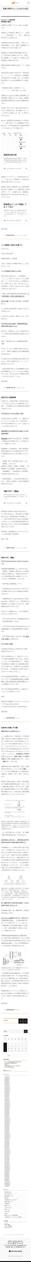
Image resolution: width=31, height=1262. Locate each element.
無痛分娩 (6, 1197)
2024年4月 (7, 1113)
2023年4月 (7, 1129)
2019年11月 (7, 1183)
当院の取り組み (8, 1192)
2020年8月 (7, 1171)
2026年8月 (7, 1076)
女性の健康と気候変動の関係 (11, 1063)
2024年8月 (7, 1108)
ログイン (6, 1223)
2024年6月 (7, 1111)
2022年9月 (7, 1138)
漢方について (7, 1209)
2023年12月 (7, 1118)
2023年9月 (7, 1122)
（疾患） (7, 639)
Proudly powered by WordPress (18, 1234)
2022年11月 (7, 1136)
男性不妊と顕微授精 (8, 397)
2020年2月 (7, 1179)
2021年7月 (7, 1157)
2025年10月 (7, 1090)
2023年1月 (7, 1133)
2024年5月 (7, 1112)
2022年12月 (7, 1134)
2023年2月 (7, 1132)
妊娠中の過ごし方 (8, 1201)
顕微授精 (4, 438)
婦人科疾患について (9, 1195)
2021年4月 (7, 1161)
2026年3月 (7, 1083)
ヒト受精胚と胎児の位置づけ (11, 245)
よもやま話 (22, 387)
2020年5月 (7, 1175)
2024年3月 (7, 1115)
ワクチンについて (8, 1207)
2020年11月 (7, 1167)
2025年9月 (7, 1091)
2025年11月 (7, 1088)
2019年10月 (7, 1184)
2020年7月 (7, 1172)
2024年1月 (7, 1117)
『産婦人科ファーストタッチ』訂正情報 (13, 1217)
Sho (4, 235)
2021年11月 (7, 1151)
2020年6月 (7, 1174)
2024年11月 (7, 1104)
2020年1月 (7, 1180)
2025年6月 (7, 1095)
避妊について (7, 1205)
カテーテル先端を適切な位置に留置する (13, 1061)
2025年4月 (7, 1097)
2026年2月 (7, 1084)
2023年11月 (7, 1120)
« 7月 (8, 1055)
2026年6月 (7, 1079)
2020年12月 (7, 1166)
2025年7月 (7, 1093)
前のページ (20, 1023)
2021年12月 (7, 1150)
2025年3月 (7, 1099)
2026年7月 (7, 1078)
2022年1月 (7, 1149)
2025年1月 (7, 1101)
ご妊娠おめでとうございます (11, 1199)
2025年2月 (7, 1100)
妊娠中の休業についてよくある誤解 (12, 1065)
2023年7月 (7, 1125)
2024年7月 (7, 1109)
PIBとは (6, 1064)
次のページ (25, 1023)
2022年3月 (7, 1146)
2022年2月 (7, 1147)
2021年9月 (7, 1154)
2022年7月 (7, 1141)
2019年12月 (7, 1182)
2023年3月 (7, 1130)
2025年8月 (7, 1092)
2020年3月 (7, 1178)
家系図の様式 (6, 21)
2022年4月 (7, 1145)
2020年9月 (7, 1170)
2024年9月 (7, 1107)
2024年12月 (7, 1103)
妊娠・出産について (18, 235)
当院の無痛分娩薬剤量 (9, 1067)
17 (5, 1048)
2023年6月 (7, 1126)
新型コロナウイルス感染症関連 (11, 1215)
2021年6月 (7, 1158)
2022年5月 (7, 1143)
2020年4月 (7, 1176)
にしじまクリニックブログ (7, 1234)
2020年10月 (7, 1168)
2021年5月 (7, 1159)
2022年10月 (7, 1137)
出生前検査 (25, 235)
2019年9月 (7, 1186)
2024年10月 (7, 1105)
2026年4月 (7, 1082)
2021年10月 (7, 1153)
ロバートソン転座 (7, 918)
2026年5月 (7, 1080)
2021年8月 (7, 1155)
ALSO (6, 1213)
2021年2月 (7, 1163)
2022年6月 (7, 1142)
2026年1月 (7, 1086)
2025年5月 (7, 1096)
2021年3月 (7, 1162)
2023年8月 (7, 1124)
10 (5, 1046)
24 (5, 1050)
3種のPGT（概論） (8, 557)
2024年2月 (7, 1116)
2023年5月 (7, 1128)
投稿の (7, 1224)
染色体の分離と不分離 (9, 727)
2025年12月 (7, 1087)
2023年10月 (7, 1121)
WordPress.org (8, 1227)
